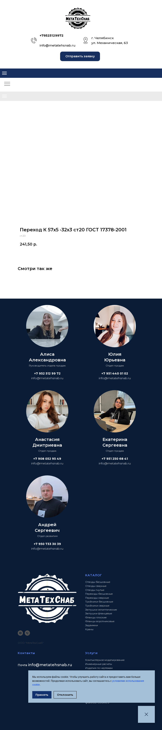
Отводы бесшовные (97, 581)
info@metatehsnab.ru (58, 45)
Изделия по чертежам (99, 668)
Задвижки (91, 625)
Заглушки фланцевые (98, 613)
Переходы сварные (97, 597)
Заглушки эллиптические (101, 609)
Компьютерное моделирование (104, 659)
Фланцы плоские (96, 617)
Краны (89, 629)
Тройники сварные (97, 605)
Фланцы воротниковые (99, 621)
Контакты (26, 653)
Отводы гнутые (94, 589)
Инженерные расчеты (98, 664)
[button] (80, 56)
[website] (20, 633)
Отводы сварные (95, 585)
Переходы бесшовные (99, 593)
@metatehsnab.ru (54, 665)
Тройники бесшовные (99, 601)
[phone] (27, 633)
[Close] (146, 714)
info (32, 665)
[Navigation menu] (4, 73)
